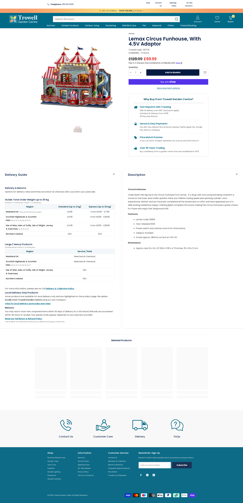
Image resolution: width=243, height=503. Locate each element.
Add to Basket (172, 72)
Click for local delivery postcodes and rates (27, 303)
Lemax (131, 33)
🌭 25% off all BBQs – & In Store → (121, 10)
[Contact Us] (66, 425)
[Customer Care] (103, 425)
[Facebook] (141, 475)
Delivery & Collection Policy (60, 288)
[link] (50, 392)
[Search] (116, 19)
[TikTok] (153, 475)
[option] (78, 75)
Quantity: (133, 67)
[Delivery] (140, 425)
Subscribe (182, 465)
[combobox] (113, 19)
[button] (78, 128)
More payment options (168, 88)
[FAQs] (177, 425)
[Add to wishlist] (205, 72)
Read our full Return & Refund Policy (23, 318)
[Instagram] (147, 475)
